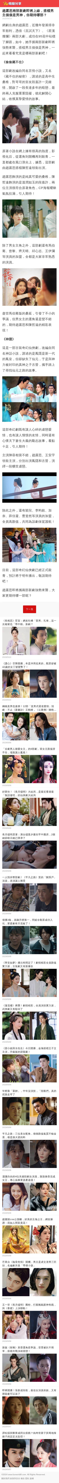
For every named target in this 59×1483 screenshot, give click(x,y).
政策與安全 (15, 1478)
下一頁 (29, 609)
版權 (32, 1478)
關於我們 (5, 1478)
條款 (23, 1478)
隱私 (27, 1478)
